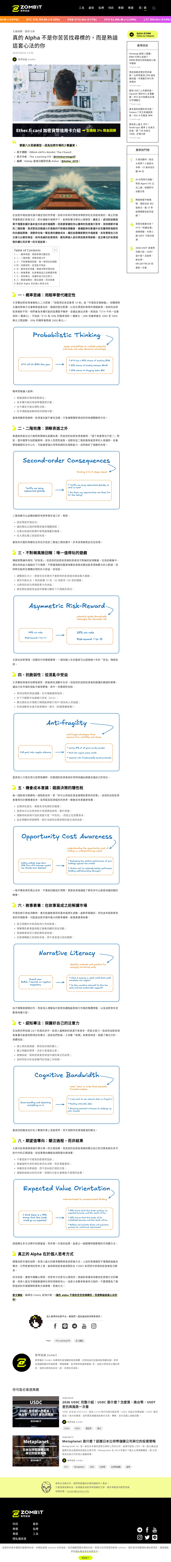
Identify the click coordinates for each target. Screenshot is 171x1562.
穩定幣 (88, 1428)
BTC (66, 1467)
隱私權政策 (19, 1539)
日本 (92, 1467)
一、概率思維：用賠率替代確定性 (33, 254)
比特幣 (102, 1467)
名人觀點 (79, 1340)
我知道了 (85, 1558)
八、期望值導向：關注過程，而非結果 (35, 279)
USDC (77, 1428)
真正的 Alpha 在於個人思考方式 (32, 283)
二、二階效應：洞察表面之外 (31, 257)
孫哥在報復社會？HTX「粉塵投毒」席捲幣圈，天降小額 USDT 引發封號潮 (145, 231)
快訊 (111, 8)
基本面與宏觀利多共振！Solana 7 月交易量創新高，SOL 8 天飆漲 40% (141, 112)
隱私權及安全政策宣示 (86, 1551)
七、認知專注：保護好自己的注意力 (34, 276)
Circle (66, 1428)
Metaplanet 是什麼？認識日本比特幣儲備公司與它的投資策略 (109, 1441)
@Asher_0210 (70, 161)
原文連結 (18, 1295)
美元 (99, 1428)
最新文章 (30, 31)
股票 (128, 1467)
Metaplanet (79, 1467)
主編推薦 (18, 31)
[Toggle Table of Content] (54, 250)
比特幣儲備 (116, 1467)
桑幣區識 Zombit (27, 59)
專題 (131, 8)
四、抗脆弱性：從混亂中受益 (31, 265)
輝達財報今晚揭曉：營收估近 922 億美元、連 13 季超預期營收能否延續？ (145, 207)
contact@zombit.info (78, 1491)
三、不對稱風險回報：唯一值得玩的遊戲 (36, 261)
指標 (101, 8)
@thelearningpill (64, 156)
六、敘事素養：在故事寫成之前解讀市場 (36, 272)
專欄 (121, 8)
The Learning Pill (62, 1340)
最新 (91, 8)
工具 (81, 8)
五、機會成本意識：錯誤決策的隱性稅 (35, 268)
